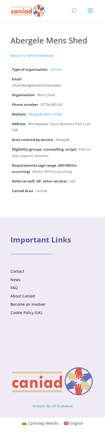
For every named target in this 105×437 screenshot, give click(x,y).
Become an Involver (28, 304)
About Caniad (22, 295)
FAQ (14, 287)
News (15, 279)
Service (55, 69)
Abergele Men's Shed (45, 114)
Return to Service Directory (32, 55)
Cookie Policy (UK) (26, 312)
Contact (17, 271)
